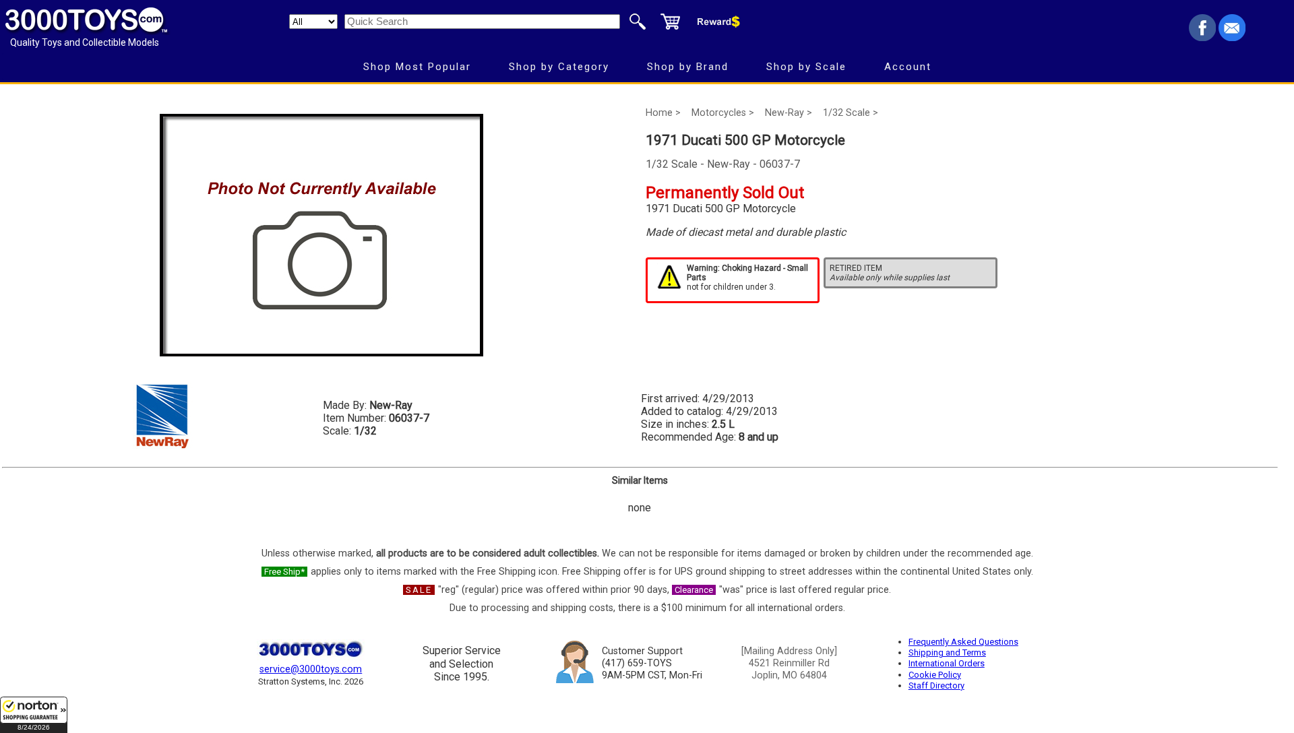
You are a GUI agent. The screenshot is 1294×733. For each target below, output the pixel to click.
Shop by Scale (806, 67)
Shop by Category (559, 67)
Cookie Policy (934, 675)
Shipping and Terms (947, 652)
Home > (663, 113)
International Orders (946, 663)
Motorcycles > (722, 113)
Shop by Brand (688, 67)
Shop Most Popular (417, 67)
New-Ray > (788, 113)
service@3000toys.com (310, 669)
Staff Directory (936, 685)
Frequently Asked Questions (963, 642)
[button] (33, 715)
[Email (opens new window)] (1232, 37)
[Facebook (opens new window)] (1202, 37)
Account (907, 67)
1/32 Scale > (850, 113)
